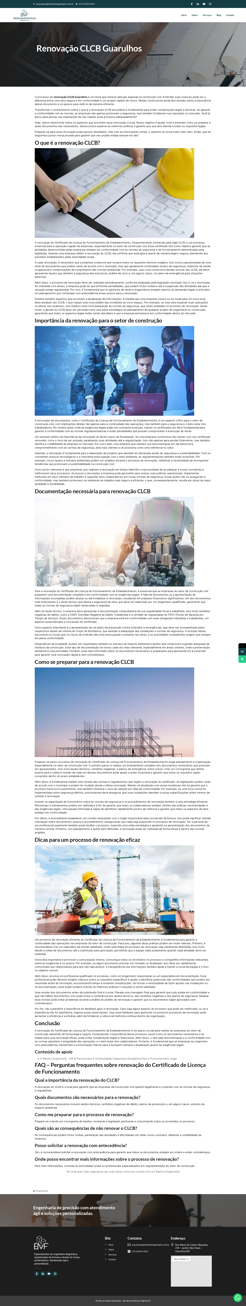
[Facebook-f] (191, 4)
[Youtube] (204, 4)
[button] (237, 1297)
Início (184, 15)
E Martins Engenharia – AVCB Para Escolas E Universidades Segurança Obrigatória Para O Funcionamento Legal (108, 1058)
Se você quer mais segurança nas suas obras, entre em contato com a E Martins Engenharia (123, 1171)
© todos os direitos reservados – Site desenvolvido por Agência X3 (123, 1301)
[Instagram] (210, 4)
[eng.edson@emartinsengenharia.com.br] (242, 651)
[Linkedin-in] (197, 4)
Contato (230, 15)
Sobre (195, 15)
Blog (219, 15)
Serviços (207, 15)
